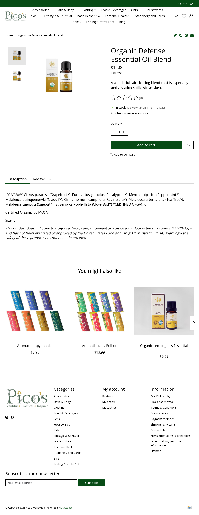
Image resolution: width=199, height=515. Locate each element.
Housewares (62, 424)
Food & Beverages (113, 10)
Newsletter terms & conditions (171, 436)
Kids (56, 430)
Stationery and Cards (67, 452)
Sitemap (156, 451)
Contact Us (158, 430)
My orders (109, 402)
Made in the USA (88, 16)
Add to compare (124, 154)
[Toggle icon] (176, 15)
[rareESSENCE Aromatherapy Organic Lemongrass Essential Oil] (164, 311)
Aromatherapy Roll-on (99, 345)
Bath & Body (62, 402)
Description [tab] (18, 179)
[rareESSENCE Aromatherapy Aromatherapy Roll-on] (99, 311)
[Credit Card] (189, 508)
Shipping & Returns (163, 424)
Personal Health (64, 447)
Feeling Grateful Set (100, 22)
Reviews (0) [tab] (42, 179)
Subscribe (91, 483)
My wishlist (109, 407)
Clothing (59, 407)
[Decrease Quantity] (115, 131)
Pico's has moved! (162, 402)
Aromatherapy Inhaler (35, 345)
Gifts (57, 419)
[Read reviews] (125, 97)
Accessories (61, 396)
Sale (56, 458)
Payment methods (163, 419)
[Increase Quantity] (123, 131)
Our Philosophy (160, 396)
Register (107, 396)
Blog (122, 22)
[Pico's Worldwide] (15, 16)
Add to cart (146, 145)
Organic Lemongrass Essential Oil (164, 347)
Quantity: (116, 123)
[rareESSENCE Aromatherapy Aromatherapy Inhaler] (35, 311)
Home (9, 35)
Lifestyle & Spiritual (58, 16)
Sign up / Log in (185, 3)
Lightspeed (66, 507)
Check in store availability (131, 113)
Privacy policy (159, 413)
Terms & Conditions (164, 407)
